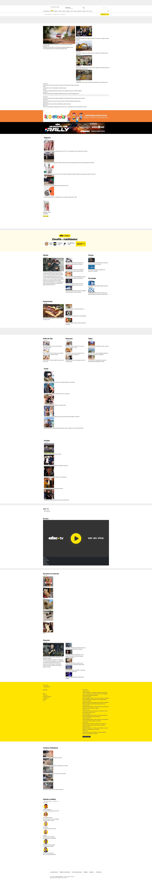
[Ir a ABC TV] (97, 11)
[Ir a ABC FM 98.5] (104, 11)
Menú (108, 7)
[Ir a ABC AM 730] (100, 11)
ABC (47, 8)
